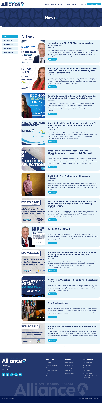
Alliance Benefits (69, 362)
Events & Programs (69, 368)
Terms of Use (11, 398)
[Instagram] (7, 374)
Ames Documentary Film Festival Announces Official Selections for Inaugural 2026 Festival (70, 152)
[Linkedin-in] (12, 374)
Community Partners (51, 365)
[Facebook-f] (3, 374)
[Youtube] (20, 374)
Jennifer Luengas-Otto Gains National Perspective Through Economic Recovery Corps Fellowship (72, 97)
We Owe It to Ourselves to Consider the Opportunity (73, 280)
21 (64, 346)
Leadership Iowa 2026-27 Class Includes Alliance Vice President (71, 44)
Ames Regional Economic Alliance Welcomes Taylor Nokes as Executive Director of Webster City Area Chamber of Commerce (72, 70)
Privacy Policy (5, 398)
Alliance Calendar (69, 365)
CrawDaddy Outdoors (58, 303)
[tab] (10, 36)
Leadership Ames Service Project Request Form (91, 376)
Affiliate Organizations (51, 370)
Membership (82, 4)
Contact (48, 376)
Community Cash (87, 362)
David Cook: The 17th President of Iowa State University (69, 177)
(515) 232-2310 (5, 369)
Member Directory (69, 373)
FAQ (47, 373)
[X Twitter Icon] (16, 374)
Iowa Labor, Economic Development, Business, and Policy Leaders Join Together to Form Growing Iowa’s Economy (72, 203)
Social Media (86, 368)
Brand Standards (87, 373)
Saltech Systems (96, 398)
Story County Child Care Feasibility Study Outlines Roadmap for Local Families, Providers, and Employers (72, 254)
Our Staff (48, 362)
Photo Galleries (68, 370)
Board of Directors (51, 368)
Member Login (87, 365)
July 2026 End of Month (59, 229)
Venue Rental (86, 370)
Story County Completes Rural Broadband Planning (72, 326)
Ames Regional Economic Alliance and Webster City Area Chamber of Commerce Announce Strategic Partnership (72, 125)
